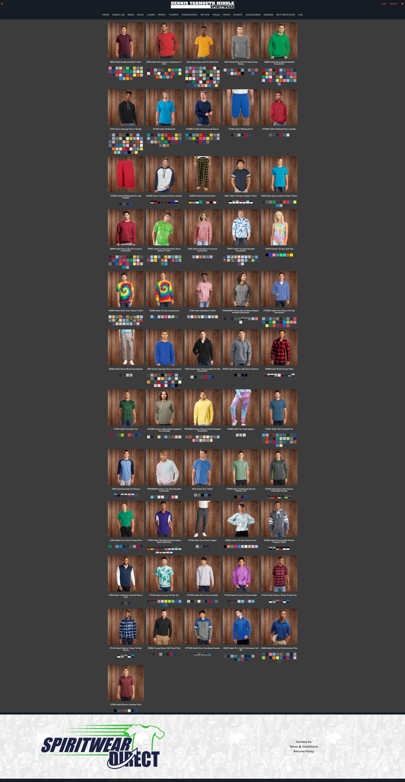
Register (393, 3)
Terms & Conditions (304, 746)
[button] (2, 4)
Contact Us (304, 742)
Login (383, 3)
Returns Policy (304, 751)
